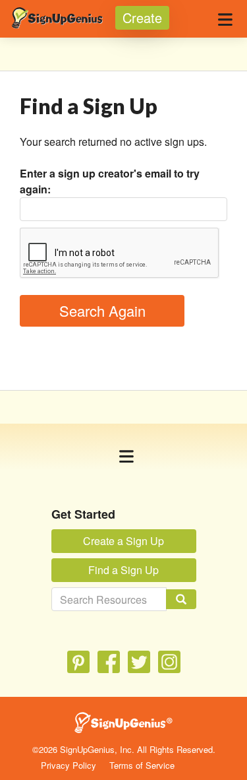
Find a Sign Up (123, 569)
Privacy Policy (68, 765)
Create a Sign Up (123, 540)
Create (142, 17)
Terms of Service (142, 765)
